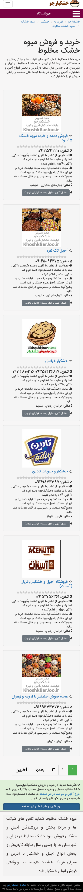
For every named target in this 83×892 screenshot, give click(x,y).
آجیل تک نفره (57, 251)
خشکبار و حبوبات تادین (50, 471)
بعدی (39, 770)
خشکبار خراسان (56, 361)
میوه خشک (28, 21)
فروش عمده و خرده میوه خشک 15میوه (45, 138)
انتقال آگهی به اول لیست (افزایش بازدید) (45, 192)
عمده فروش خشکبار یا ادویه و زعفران (39, 696)
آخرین (21, 770)
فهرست (58, 21)
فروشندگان (43, 14)
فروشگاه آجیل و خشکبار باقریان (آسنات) (46, 584)
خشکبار (45, 21)
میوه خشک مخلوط (64, 26)
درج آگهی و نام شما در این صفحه (59, 794)
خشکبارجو (74, 21)
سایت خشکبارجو (16, 885)
